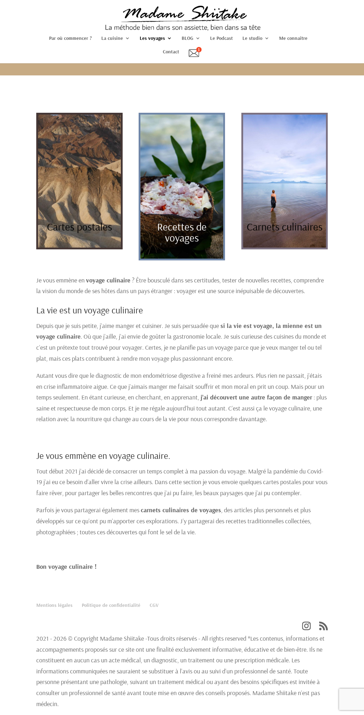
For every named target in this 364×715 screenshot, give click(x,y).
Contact (171, 52)
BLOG (187, 38)
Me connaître (293, 38)
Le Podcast (221, 38)
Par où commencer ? (70, 38)
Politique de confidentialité (111, 605)
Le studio (252, 38)
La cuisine (112, 38)
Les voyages (152, 38)
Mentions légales (54, 605)
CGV (154, 605)
